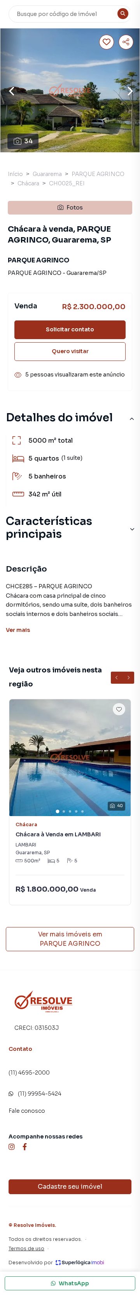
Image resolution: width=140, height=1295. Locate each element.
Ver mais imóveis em (70, 939)
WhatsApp (74, 1283)
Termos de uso (26, 1248)
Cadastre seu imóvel (70, 1186)
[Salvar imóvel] (106, 42)
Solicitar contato (70, 329)
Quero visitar (70, 351)
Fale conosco (27, 1110)
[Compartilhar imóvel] (126, 42)
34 (28, 141)
